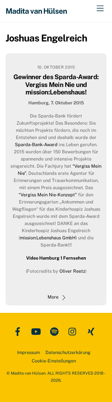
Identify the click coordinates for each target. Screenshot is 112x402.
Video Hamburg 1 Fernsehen (56, 258)
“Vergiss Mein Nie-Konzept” (48, 194)
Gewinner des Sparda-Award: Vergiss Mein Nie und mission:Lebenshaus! (56, 84)
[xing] (92, 331)
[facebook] (18, 331)
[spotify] (55, 331)
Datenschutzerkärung (68, 352)
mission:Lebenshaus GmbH (48, 237)
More (53, 296)
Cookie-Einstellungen (54, 360)
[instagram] (73, 331)
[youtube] (37, 331)
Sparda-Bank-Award (36, 144)
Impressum (28, 352)
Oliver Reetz (72, 271)
